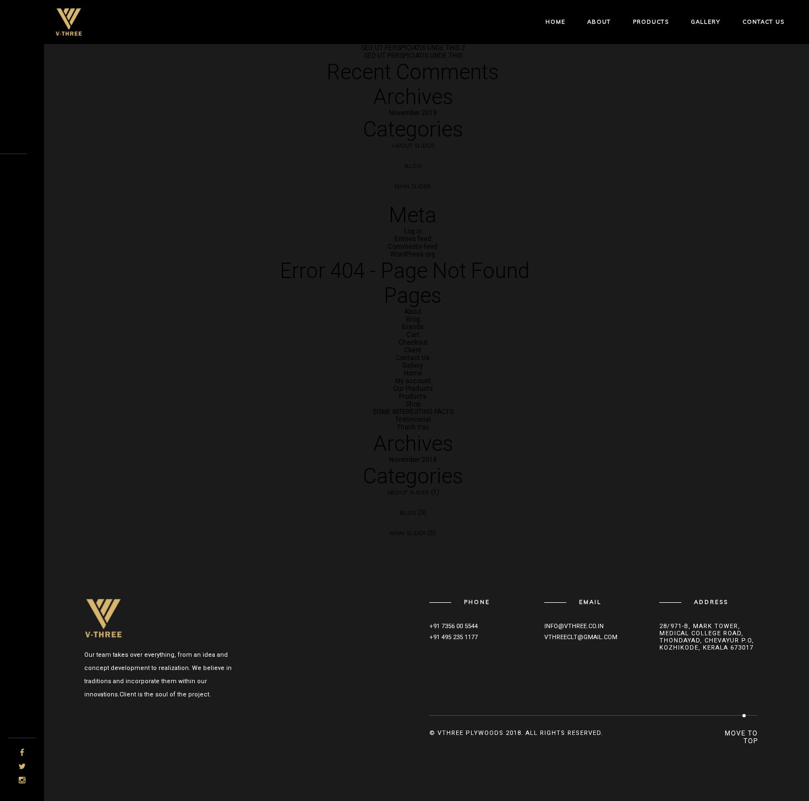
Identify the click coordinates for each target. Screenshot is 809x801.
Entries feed (413, 239)
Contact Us (763, 21)
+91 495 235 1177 (453, 637)
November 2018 (413, 113)
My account (413, 381)
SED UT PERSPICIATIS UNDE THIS (413, 55)
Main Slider (413, 186)
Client (413, 350)
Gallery (705, 21)
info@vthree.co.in (574, 626)
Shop (413, 404)
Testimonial (413, 419)
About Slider (413, 145)
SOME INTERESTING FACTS (413, 412)
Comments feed (413, 246)
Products (651, 21)
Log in (413, 231)
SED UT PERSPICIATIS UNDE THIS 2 (413, 48)
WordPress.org (412, 254)
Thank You (413, 427)
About (599, 21)
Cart (413, 335)
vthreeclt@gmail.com (580, 637)
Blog (413, 166)
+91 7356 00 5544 (453, 626)
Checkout (413, 342)
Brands (413, 327)
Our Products (413, 389)
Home (555, 21)
